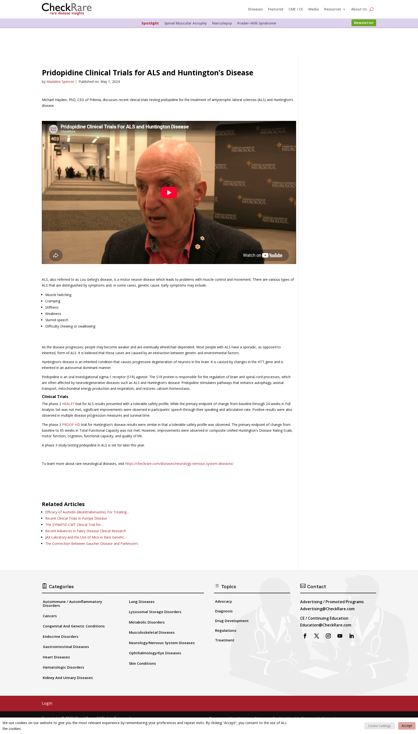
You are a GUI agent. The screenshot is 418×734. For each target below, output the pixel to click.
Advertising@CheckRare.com (327, 608)
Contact (313, 586)
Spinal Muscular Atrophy (185, 23)
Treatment (224, 640)
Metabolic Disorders (147, 622)
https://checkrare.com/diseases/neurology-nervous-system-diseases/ (179, 463)
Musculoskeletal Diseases (152, 632)
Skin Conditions (142, 663)
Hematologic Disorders (63, 667)
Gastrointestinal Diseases (66, 646)
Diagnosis (224, 611)
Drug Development (232, 620)
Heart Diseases (56, 657)
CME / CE (296, 9)
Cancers (50, 615)
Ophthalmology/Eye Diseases (155, 652)
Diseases (255, 9)
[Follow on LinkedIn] (351, 636)
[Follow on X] (316, 636)
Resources (332, 9)
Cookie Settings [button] (379, 726)
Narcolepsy (222, 23)
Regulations (225, 630)
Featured (275, 9)
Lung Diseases (142, 601)
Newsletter (364, 22)
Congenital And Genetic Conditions (74, 626)
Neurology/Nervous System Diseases (162, 642)
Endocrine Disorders (60, 636)
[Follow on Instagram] (328, 636)
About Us (359, 9)
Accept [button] (407, 725)
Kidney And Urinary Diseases (68, 677)
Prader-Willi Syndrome (256, 23)
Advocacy (223, 601)
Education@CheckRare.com (325, 625)
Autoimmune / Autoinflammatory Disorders (72, 603)
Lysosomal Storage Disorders (155, 611)
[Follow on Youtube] (340, 636)
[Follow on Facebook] (305, 636)
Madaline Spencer (60, 81)
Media (313, 9)
